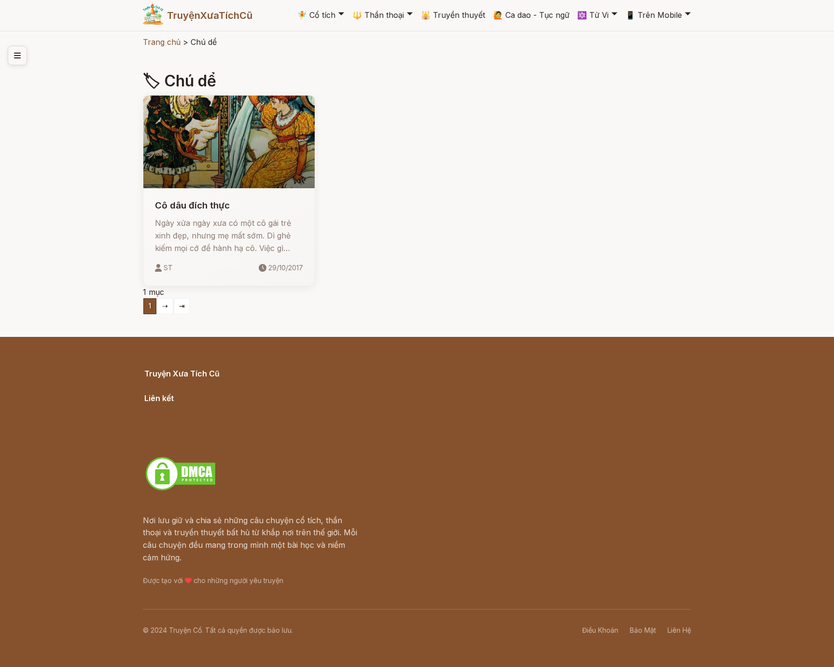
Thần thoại (378, 15)
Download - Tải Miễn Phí (190, 446)
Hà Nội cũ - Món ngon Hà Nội (199, 421)
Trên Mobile (654, 15)
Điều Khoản (600, 630)
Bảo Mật (643, 630)
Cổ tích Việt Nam (175, 384)
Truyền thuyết (453, 15)
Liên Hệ (679, 630)
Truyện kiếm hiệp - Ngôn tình (198, 433)
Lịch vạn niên (169, 409)
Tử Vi (593, 15)
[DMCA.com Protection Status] (180, 489)
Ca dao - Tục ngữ (531, 15)
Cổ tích (316, 15)
